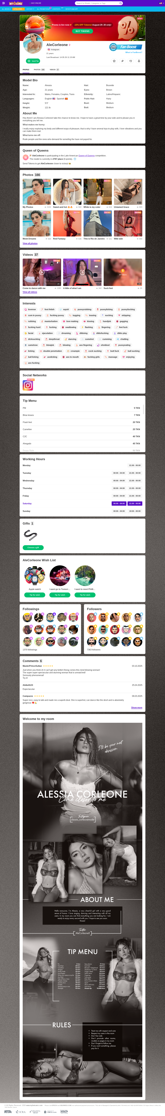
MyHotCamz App (72, 9)
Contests (56, 9)
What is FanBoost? (133, 52)
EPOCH (54, 1105)
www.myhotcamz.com (34, 1105)
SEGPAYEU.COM (65, 1105)
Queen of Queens (87, 156)
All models (6, 9)
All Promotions (43, 9)
